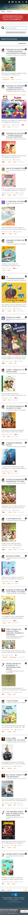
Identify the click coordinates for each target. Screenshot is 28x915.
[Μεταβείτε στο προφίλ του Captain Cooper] (3, 630)
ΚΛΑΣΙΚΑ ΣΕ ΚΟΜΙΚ (13, 317)
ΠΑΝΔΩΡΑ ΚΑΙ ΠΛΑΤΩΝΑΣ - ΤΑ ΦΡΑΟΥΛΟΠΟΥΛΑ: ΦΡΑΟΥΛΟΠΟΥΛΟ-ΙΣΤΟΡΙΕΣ (16, 51)
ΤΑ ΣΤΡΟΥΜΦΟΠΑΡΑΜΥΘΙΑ (15, 278)
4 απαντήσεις (19, 729)
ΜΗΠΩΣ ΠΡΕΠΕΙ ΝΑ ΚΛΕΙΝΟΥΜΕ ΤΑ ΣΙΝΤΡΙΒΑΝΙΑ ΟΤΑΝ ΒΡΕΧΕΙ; (13, 666)
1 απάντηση (16, 124)
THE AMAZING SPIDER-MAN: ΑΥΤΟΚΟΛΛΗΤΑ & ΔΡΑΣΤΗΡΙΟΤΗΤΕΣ (15, 813)
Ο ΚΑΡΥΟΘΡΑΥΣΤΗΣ (13, 519)
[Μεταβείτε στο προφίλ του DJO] (3, 812)
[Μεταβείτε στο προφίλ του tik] (3, 277)
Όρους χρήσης (11, 913)
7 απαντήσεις (19, 845)
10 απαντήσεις (18, 231)
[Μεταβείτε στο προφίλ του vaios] (3, 664)
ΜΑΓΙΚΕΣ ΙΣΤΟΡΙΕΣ (13, 556)
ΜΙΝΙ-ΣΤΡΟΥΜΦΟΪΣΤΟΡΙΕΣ (16, 168)
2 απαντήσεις (17, 159)
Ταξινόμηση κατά (22, 43)
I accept (24, 911)
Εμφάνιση (22, 897)
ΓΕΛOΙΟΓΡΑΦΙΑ (9, 672)
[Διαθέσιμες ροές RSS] (25, 890)
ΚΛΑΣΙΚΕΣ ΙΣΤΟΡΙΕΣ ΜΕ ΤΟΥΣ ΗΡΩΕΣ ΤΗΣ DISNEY (16, 591)
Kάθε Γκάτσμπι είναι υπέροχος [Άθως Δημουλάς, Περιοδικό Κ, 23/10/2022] (15, 632)
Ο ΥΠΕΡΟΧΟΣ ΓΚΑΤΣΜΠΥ (15, 201)
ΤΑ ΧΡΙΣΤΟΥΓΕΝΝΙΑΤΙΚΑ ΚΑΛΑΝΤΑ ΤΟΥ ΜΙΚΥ (15, 407)
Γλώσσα (16, 897)
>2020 (7, 204)
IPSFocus (11, 897)
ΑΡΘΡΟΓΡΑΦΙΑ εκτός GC (15, 638)
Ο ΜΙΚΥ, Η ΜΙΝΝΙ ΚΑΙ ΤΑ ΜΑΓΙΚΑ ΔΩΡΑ (15, 371)
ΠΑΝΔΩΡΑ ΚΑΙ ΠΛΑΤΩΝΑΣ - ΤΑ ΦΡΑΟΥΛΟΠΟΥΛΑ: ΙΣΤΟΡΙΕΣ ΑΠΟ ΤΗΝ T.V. (16, 88)
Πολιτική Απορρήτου (8, 899)
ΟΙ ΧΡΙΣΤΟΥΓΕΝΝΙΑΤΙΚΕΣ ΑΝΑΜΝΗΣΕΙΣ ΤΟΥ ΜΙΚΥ (15, 480)
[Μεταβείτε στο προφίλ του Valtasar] (3, 318)
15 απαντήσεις (20, 193)
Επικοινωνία (17, 899)
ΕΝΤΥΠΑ (8, 818)
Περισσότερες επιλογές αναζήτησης (16, 32)
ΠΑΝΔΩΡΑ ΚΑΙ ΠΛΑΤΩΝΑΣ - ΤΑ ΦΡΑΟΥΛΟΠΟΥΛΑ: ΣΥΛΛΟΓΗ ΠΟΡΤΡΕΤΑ (16, 135)
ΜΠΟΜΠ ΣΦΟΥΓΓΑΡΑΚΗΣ (15, 854)
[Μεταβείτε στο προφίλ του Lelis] (3, 202)
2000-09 (8, 857)
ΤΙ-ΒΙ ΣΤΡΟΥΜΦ (12, 701)
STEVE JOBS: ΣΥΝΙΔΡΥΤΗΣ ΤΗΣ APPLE (15, 739)
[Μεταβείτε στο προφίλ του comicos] (3, 169)
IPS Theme (4, 897)
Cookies (22, 899)
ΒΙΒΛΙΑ (24, 55)
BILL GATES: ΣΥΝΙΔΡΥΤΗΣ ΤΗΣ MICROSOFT (16, 776)
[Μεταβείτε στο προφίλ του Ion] (3, 50)
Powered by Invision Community (14, 901)
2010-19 (7, 320)
